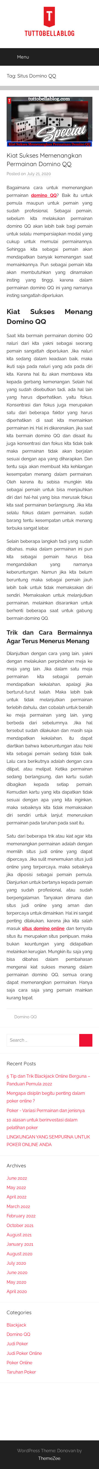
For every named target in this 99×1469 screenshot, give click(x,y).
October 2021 (20, 1225)
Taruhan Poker (21, 1372)
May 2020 (16, 1282)
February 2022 (21, 1215)
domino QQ (44, 195)
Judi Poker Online (24, 1353)
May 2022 (16, 1187)
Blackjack (16, 1325)
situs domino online (43, 928)
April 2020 (17, 1291)
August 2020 (19, 1253)
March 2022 (18, 1206)
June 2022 (17, 1178)
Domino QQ (25, 1016)
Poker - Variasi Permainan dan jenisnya (46, 1110)
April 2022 (16, 1197)
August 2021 (19, 1234)
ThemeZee (49, 1458)
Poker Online (19, 1362)
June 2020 (17, 1272)
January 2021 (20, 1244)
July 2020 (16, 1263)
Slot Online (18, 1397)
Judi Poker (17, 1343)
